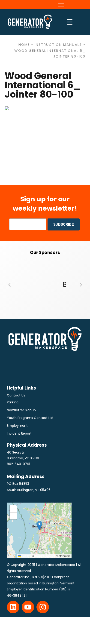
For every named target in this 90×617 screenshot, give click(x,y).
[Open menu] (61, 4)
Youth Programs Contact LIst (30, 417)
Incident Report (19, 433)
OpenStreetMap (45, 556)
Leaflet (25, 556)
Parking (12, 402)
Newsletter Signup (21, 410)
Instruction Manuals (58, 44)
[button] (9, 284)
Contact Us (16, 395)
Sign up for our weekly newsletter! (45, 203)
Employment (17, 425)
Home (24, 44)
